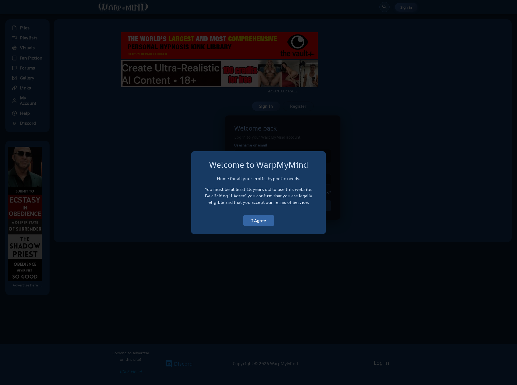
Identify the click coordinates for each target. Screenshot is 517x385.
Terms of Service (291, 202)
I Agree (258, 220)
